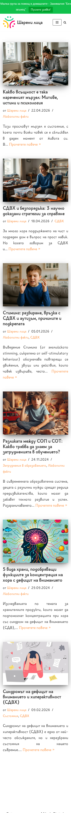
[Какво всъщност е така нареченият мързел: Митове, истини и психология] (35, 63)
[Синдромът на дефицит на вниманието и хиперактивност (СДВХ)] (35, 663)
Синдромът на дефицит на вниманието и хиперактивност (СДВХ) (32, 697)
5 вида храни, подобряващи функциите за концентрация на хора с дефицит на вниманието (33, 574)
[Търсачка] (64, 22)
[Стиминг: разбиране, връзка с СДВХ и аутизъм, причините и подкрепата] (35, 284)
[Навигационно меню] (57, 22)
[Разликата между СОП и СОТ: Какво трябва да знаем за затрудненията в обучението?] (35, 413)
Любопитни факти (16, 116)
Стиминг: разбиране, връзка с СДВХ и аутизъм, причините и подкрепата (32, 318)
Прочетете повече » (25, 144)
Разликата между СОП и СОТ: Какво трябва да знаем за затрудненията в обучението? (32, 446)
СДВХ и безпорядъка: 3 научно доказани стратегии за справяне (34, 210)
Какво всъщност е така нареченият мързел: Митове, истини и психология (30, 97)
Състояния (10, 716)
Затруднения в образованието (24, 465)
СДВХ (59, 221)
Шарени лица (16, 110)
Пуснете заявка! (41, 9)
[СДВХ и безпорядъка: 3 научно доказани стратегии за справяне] (35, 180)
